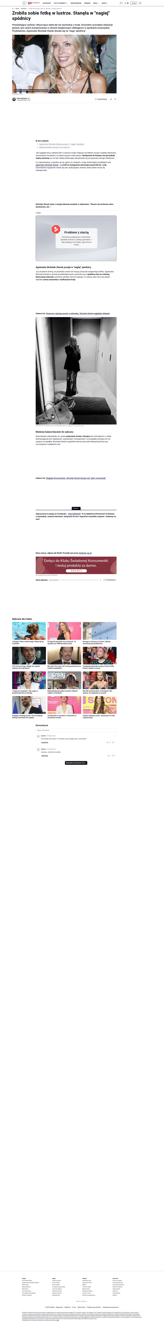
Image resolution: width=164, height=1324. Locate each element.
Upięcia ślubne (116, 1289)
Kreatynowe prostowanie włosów (30, 1282)
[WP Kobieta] (35, 3)
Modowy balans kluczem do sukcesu (54, 147)
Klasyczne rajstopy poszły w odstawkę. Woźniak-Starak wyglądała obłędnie (78, 313)
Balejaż (84, 1284)
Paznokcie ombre (26, 1291)
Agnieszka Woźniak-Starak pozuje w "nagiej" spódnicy (61, 144)
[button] (126, 3)
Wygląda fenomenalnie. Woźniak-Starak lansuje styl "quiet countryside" (76, 478)
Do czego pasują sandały (58, 1287)
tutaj (58, 1320)
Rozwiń (75, 508)
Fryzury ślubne (56, 1282)
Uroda (104, 3)
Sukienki (115, 1295)
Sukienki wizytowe (57, 1293)
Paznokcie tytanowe (118, 1282)
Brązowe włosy (86, 1289)
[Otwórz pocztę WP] (121, 3)
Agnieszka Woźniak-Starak (47, 165)
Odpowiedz (44, 742)
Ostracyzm (115, 1291)
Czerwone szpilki (86, 1287)
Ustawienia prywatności (110, 1307)
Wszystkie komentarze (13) (75, 763)
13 (110, 742)
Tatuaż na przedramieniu (88, 1295)
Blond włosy (25, 1289)
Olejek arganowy (26, 1287)
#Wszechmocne (76, 3)
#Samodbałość (74, 514)
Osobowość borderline (118, 1284)
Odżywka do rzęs (86, 1280)
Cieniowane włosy (87, 1282)
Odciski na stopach (27, 1295)
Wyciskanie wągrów (87, 1291)
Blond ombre (25, 1284)
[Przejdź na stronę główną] (24, 4)
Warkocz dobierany (117, 1287)
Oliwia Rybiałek (22, 98)
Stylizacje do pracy (57, 1291)
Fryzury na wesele (117, 1280)
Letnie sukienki (56, 1284)
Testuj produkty (60, 3)
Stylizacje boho (56, 1295)
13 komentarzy (102, 99)
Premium (87, 3)
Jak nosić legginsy (57, 1289)
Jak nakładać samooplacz (29, 1293)
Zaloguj (134, 3)
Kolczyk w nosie (86, 1293)
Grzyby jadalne (116, 1293)
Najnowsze (47, 3)
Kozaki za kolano (56, 1280)
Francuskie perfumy (27, 1280)
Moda (95, 3)
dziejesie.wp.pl (85, 553)
